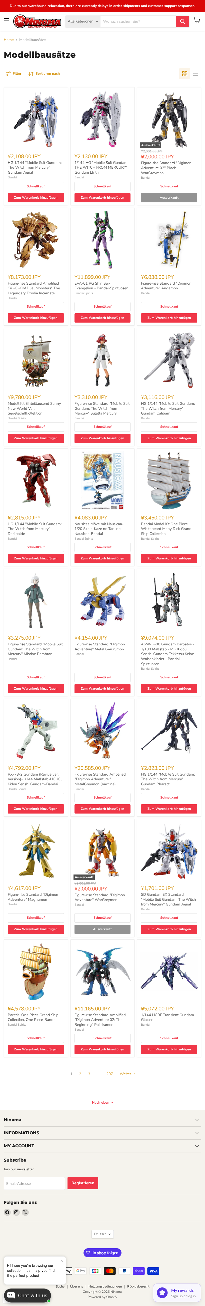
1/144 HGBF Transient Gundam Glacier (167, 1017)
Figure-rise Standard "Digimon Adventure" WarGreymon (99, 897)
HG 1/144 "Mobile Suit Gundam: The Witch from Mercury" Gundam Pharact (168, 779)
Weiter (126, 1073)
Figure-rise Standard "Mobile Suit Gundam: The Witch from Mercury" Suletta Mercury (102, 408)
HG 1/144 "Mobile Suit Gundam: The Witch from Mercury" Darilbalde (35, 528)
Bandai (12, 177)
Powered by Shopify (102, 1297)
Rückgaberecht (138, 1286)
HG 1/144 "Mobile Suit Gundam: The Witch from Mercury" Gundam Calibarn (168, 408)
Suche (60, 1286)
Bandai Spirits (83, 293)
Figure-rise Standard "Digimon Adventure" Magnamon (33, 897)
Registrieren (83, 1183)
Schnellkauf (36, 186)
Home (9, 40)
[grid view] (184, 73)
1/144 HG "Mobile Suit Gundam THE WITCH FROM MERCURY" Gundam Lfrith (101, 167)
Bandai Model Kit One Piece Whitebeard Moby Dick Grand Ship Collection (166, 528)
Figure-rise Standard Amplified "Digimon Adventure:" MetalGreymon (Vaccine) (100, 779)
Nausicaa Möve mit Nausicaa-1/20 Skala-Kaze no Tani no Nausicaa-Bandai (99, 528)
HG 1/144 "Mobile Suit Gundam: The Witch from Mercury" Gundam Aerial (35, 167)
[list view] (195, 73)
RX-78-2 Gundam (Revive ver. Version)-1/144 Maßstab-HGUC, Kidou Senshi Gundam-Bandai (35, 779)
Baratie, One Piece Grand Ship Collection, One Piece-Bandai (33, 1017)
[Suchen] (182, 21)
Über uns (76, 1286)
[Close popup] (61, 1261)
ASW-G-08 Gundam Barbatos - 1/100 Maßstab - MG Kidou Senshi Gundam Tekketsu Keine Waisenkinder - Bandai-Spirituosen (167, 654)
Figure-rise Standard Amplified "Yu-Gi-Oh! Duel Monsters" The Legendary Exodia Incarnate (34, 288)
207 (109, 1073)
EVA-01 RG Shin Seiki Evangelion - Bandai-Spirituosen (101, 286)
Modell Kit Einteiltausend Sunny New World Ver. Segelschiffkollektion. (34, 408)
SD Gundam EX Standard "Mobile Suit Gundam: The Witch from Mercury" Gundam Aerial (168, 899)
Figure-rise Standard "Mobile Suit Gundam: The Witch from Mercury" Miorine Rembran (35, 649)
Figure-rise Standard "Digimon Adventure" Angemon (166, 286)
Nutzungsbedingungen (105, 1286)
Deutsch (100, 1234)
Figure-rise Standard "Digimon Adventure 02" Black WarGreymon (166, 167)
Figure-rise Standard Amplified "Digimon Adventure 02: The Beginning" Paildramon (100, 1019)
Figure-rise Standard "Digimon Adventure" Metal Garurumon (99, 647)
